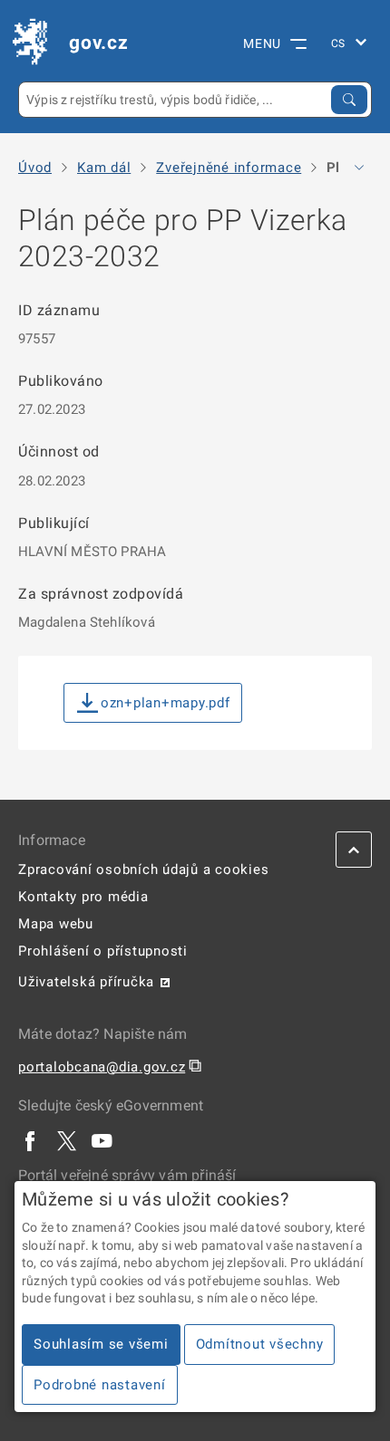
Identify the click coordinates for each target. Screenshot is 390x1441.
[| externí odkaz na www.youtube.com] (102, 1140)
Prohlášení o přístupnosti (103, 951)
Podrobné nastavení (100, 1385)
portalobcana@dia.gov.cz (101, 1067)
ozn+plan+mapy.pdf (165, 703)
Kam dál (104, 168)
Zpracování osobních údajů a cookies (143, 869)
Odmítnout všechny (260, 1344)
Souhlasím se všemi (101, 1344)
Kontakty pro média (83, 897)
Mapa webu (55, 924)
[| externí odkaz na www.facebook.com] (31, 1140)
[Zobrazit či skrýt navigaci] (359, 167)
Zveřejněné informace (228, 168)
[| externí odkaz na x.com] (66, 1140)
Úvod (35, 168)
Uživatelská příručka (86, 982)
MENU (262, 43)
